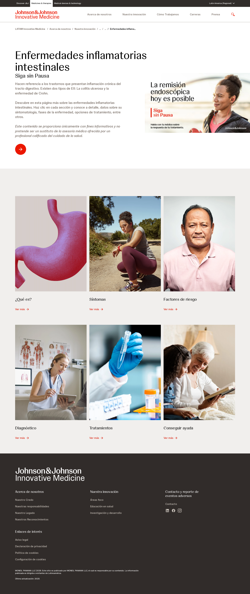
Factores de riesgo (180, 299)
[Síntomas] (125, 243)
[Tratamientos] (125, 372)
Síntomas (97, 299)
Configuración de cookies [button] (30, 559)
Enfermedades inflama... (123, 29)
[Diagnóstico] (51, 372)
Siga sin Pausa (32, 75)
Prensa (216, 14)
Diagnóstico (25, 428)
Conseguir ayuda (178, 428)
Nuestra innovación (85, 28)
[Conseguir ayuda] (199, 372)
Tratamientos (101, 428)
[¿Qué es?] (51, 243)
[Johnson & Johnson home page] (37, 14)
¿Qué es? (23, 299)
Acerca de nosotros (60, 28)
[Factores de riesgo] (199, 243)
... (100, 29)
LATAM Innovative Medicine (30, 28)
